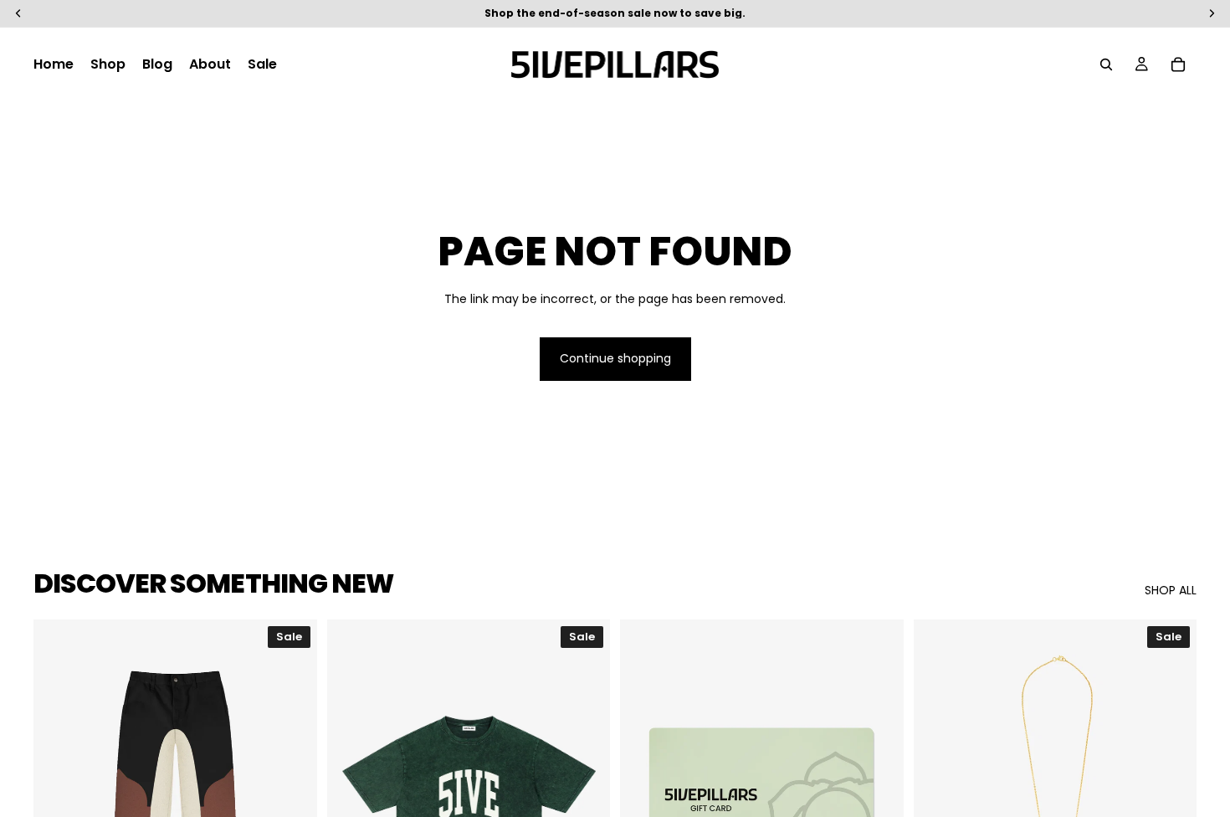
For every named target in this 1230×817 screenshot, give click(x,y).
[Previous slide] (58, 796)
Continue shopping (615, 358)
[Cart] (1178, 64)
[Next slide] (292, 796)
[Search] (1106, 64)
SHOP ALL (1171, 591)
